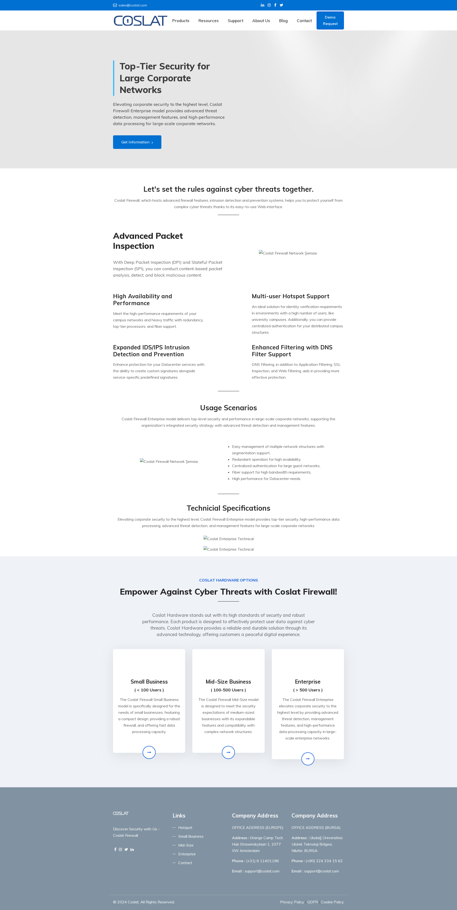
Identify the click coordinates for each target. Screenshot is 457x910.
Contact (304, 20)
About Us (261, 20)
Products (180, 20)
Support (235, 20)
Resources (209, 20)
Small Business (191, 836)
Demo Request (330, 20)
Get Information (135, 142)
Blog (283, 20)
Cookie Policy (332, 902)
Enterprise (187, 853)
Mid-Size (186, 845)
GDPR (312, 902)
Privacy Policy (292, 902)
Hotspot (185, 827)
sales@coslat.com (133, 5)
